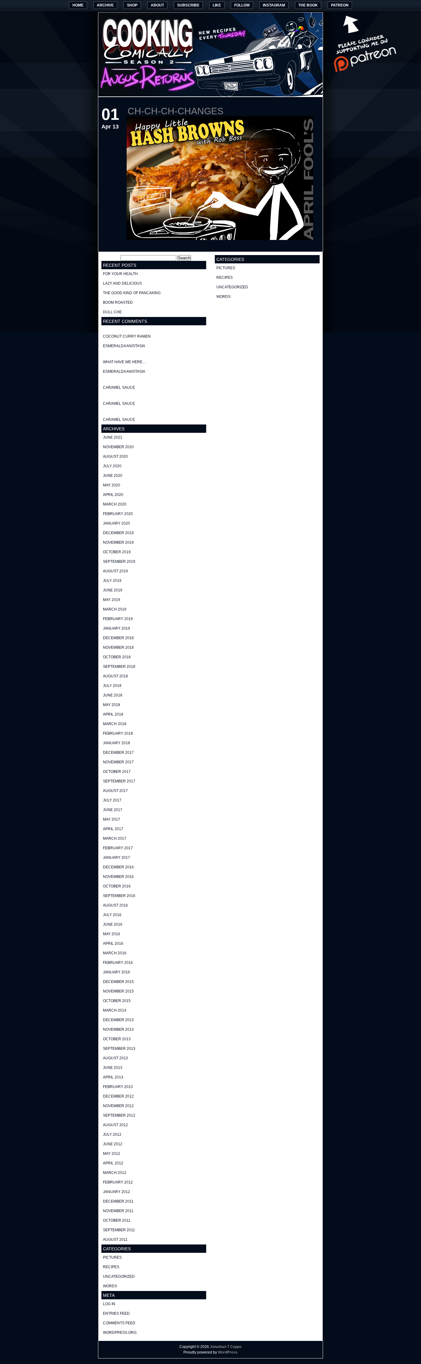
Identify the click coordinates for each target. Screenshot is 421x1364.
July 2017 (112, 800)
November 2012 (118, 1106)
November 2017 (118, 762)
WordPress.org (120, 1332)
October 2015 (117, 1001)
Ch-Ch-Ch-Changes (175, 111)
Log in (109, 1304)
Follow (242, 5)
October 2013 (117, 1039)
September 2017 (119, 781)
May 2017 (111, 819)
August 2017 (115, 791)
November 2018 (118, 647)
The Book (308, 5)
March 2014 (114, 1010)
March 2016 (114, 953)
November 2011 (118, 1211)
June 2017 (112, 810)
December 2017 (118, 752)
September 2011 (119, 1230)
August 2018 (115, 676)
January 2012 (116, 1192)
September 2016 (119, 896)
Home (78, 5)
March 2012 (114, 1173)
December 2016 (118, 867)
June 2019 (112, 590)
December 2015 (118, 982)
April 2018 (113, 714)
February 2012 (118, 1182)
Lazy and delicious (122, 283)
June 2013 (112, 1068)
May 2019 (111, 600)
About (157, 5)
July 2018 (112, 686)
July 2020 (112, 466)
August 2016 (115, 905)
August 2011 (115, 1239)
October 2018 (117, 657)
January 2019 (116, 628)
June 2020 (112, 475)
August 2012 (115, 1125)
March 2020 (114, 504)
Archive (105, 5)
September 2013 (119, 1048)
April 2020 (113, 495)
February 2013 (118, 1087)
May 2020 (111, 485)
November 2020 (118, 447)
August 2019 (115, 571)
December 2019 (118, 533)
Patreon (340, 5)
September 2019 (119, 561)
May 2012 (111, 1153)
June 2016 (112, 924)
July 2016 (112, 915)
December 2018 (118, 638)
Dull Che (112, 312)
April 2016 (113, 943)
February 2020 (118, 514)
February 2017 (118, 848)
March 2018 (114, 724)
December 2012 (118, 1096)
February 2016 (118, 962)
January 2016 (116, 972)
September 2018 (119, 666)
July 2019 (112, 580)
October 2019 (117, 552)
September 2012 (119, 1115)
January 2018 (116, 743)
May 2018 (111, 705)
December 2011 (118, 1201)
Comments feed (119, 1323)
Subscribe (188, 5)
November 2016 (118, 877)
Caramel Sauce (119, 387)
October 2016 (117, 886)
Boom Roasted (118, 302)
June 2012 (112, 1144)
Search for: (110, 258)
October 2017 (117, 771)
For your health (120, 274)
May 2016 (111, 934)
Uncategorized (119, 1276)
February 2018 (118, 733)
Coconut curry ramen (127, 336)
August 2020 (115, 456)
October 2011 (116, 1220)
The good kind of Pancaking (132, 293)
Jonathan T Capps (226, 1347)
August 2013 (115, 1058)
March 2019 (114, 609)
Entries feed (116, 1313)
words (110, 1286)
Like (217, 5)
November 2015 (118, 991)
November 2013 (118, 1029)
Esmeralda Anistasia (124, 346)
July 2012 (112, 1134)
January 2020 (116, 523)
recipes (111, 1267)
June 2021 (112, 437)
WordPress (228, 1352)
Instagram (274, 5)
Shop (132, 5)
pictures (112, 1257)
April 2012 (113, 1163)
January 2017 (116, 857)
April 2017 (113, 829)
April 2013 (113, 1077)
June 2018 (112, 695)
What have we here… (124, 362)
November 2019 (118, 542)
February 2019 (118, 619)
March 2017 (114, 838)
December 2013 (118, 1020)
